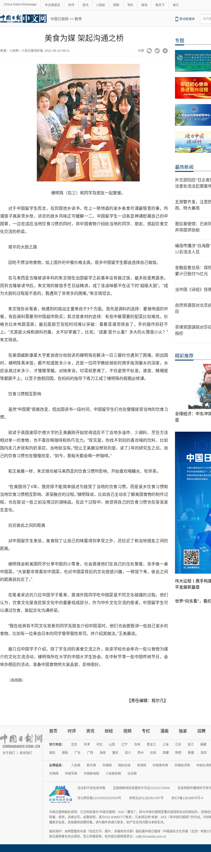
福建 (203, 744)
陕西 (178, 753)
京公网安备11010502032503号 (99, 798)
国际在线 (124, 765)
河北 (99, 744)
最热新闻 (184, 167)
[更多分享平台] (165, 51)
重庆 (115, 753)
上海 (165, 744)
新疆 (191, 753)
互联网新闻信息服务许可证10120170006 (141, 788)
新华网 (91, 765)
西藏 (166, 753)
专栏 (130, 5)
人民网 (75, 765)
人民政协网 (113, 773)
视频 (116, 5)
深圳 (203, 753)
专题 (179, 40)
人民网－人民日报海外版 (26, 51)
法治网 (132, 773)
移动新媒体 (187, 19)
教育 (78, 19)
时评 (71, 5)
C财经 (100, 5)
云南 (153, 753)
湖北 (52, 753)
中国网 (107, 765)
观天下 (160, 5)
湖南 (65, 753)
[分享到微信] (149, 51)
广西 (90, 753)
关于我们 (9, 753)
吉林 (137, 744)
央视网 (141, 765)
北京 (74, 744)
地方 (176, 5)
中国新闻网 (91, 773)
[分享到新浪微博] (157, 51)
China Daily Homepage (20, 4)
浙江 (191, 744)
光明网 (53, 773)
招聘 (201, 731)
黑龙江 (151, 744)
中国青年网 (160, 765)
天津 (87, 744)
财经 (109, 731)
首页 (53, 731)
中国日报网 (59, 19)
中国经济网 (182, 765)
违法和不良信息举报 (91, 788)
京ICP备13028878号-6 (187, 798)
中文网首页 (52, 5)
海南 (103, 753)
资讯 (85, 5)
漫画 (164, 731)
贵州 (140, 753)
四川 (128, 753)
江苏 (178, 744)
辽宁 (124, 744)
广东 (77, 753)
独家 (183, 731)
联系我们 (26, 753)
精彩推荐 (184, 355)
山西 (112, 744)
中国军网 (71, 773)
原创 (144, 5)
